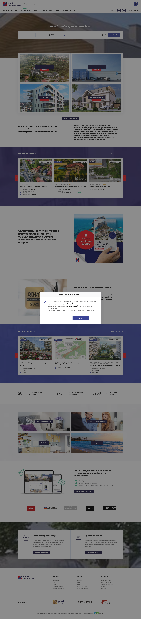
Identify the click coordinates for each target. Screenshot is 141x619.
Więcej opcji (67, 318)
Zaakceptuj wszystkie (81, 318)
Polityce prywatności (54, 312)
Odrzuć (56, 318)
